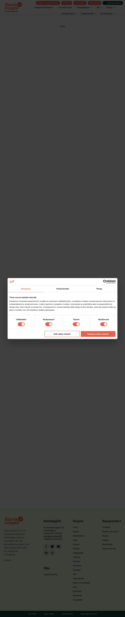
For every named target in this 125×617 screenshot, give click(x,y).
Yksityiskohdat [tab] (62, 289)
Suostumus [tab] (26, 289)
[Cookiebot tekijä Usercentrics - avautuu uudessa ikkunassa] (105, 281)
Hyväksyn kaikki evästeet (98, 334)
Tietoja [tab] (99, 289)
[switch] (48, 324)
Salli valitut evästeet (62, 334)
